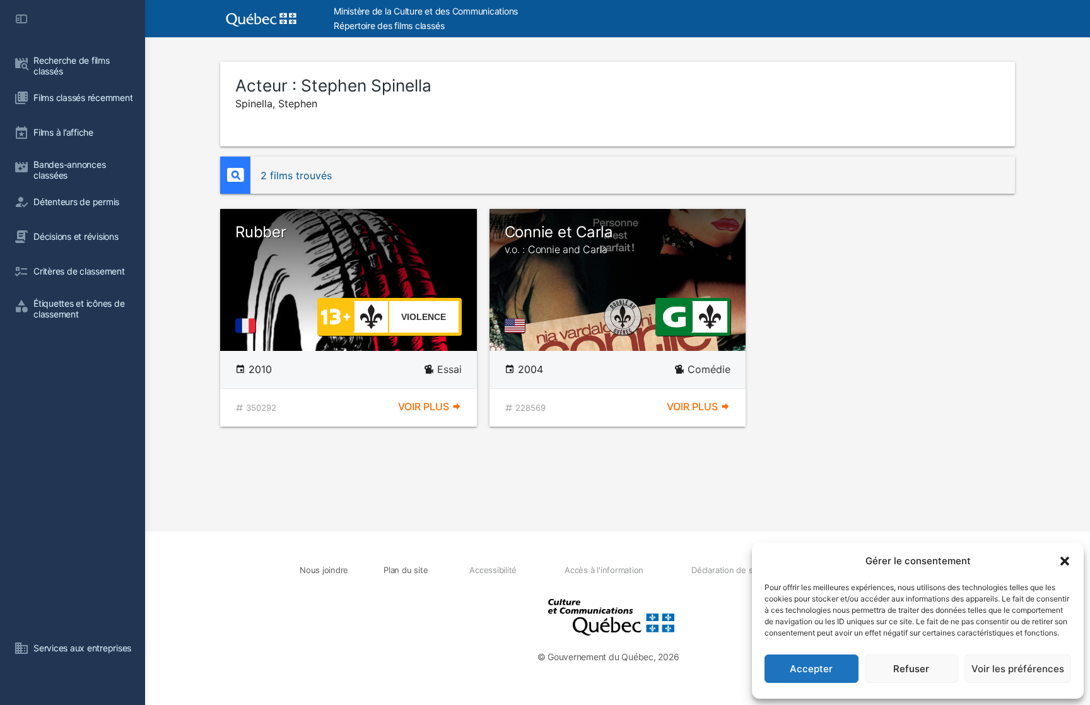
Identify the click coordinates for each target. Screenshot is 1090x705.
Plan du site (406, 570)
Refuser (911, 669)
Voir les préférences (1017, 669)
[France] (248, 326)
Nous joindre (324, 570)
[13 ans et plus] (335, 315)
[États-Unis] (517, 326)
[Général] (674, 315)
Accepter (811, 669)
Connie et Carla (559, 239)
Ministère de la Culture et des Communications (426, 11)
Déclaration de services (735, 570)
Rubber (260, 232)
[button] (1064, 561)
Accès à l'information (604, 570)
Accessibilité (493, 570)
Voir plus (425, 406)
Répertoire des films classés (389, 25)
